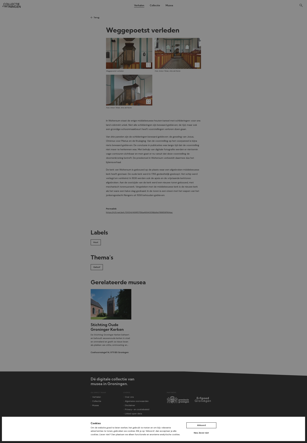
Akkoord (201, 425)
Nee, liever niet (201, 432)
